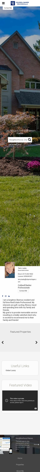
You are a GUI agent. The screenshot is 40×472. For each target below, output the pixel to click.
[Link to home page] (20, 3)
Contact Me (8, 8)
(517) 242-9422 (28, 274)
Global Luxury (11, 370)
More (36, 444)
